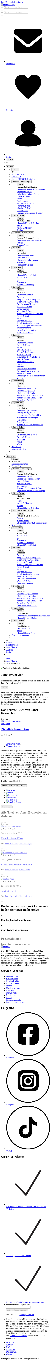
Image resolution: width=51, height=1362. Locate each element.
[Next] (5, 822)
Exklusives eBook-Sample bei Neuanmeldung (25, 1302)
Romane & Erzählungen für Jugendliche (33, 616)
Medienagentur (12, 995)
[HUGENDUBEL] (12, 795)
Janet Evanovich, (12, 843)
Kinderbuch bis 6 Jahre (26, 393)
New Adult (16, 248)
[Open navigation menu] (7, 162)
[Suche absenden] (2, 7)
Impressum (10, 1349)
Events (9, 642)
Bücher (10, 167)
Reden (19, 318)
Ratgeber (16, 335)
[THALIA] (9, 793)
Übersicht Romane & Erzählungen (31, 189)
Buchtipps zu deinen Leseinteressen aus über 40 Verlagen (26, 1207)
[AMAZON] (10, 790)
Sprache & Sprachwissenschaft (29, 325)
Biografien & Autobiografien (29, 299)
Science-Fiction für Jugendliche (30, 424)
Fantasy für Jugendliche (26, 413)
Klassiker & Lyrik (24, 208)
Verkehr (20, 378)
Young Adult (17, 267)
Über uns (10, 1342)
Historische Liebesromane (27, 260)
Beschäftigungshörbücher (27, 594)
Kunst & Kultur (18, 427)
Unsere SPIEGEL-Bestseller (23, 179)
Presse (9, 997)
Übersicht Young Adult (26, 275)
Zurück (15, 169)
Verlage (9, 649)
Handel (9, 986)
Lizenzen (10, 990)
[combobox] (25, 7)
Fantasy (20, 243)
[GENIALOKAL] (11, 800)
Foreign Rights (12, 981)
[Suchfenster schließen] (2, 10)
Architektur (21, 297)
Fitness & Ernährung (25, 352)
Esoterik (20, 347)
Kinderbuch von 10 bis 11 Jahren (30, 395)
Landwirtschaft (23, 309)
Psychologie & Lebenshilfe (28, 371)
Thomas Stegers (12, 746)
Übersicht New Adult (25, 255)
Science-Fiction (23, 245)
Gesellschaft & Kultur (26, 304)
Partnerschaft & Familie (26, 369)
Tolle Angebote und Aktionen (18, 1255)
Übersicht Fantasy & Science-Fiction (32, 240)
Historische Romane (25, 203)
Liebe (19, 280)
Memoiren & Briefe (25, 311)
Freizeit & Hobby (24, 354)
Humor (20, 364)
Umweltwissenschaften (26, 330)
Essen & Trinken (24, 350)
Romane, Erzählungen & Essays (30, 213)
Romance (21, 262)
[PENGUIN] (13, 802)
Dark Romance (23, 258)
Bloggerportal (12, 976)
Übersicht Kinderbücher (27, 388)
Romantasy (21, 282)
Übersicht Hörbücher (20, 635)
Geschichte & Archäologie (28, 302)
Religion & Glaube (24, 321)
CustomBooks (12, 979)
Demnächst (16, 177)
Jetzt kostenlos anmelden (17, 1310)
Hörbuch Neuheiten (20, 464)
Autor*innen (11, 647)
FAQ (8, 1347)
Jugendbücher (18, 403)
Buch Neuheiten (18, 174)
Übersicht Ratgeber (25, 343)
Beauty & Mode (23, 345)
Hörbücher (11, 456)
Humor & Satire (23, 206)
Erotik (19, 199)
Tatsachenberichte (24, 328)
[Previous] (2, 822)
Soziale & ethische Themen (28, 323)
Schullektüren (22, 422)
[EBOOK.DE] (11, 797)
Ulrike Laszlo (24, 870)
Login (8, 652)
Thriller (20, 230)
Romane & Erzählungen (21, 182)
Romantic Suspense (25, 265)
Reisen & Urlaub (24, 373)
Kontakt (9, 1345)
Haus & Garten (23, 359)
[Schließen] (7, 454)
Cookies (9, 1354)
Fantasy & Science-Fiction (23, 233)
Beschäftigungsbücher (26, 391)
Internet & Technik (24, 306)
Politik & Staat (23, 316)
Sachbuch (16, 287)
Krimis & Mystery (24, 228)
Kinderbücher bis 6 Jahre (27, 596)
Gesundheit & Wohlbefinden (28, 357)
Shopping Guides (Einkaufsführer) (31, 376)
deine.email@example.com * (18, 1305)
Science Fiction (23, 520)
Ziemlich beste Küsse (15, 729)
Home (8, 659)
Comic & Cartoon (24, 196)
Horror (19, 225)
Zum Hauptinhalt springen (12, 2)
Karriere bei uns (12, 988)
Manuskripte (11, 993)
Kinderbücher (17, 381)
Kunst (19, 442)
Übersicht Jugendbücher (27, 410)
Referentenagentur (13, 1000)
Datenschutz (11, 1352)
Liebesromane (22, 210)
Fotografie (21, 439)
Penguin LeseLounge (15, 1002)
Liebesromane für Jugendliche (29, 415)
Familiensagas (22, 201)
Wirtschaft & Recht (25, 332)
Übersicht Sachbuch (25, 295)
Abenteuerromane (24, 192)
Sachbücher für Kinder (26, 400)
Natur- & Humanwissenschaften (30, 313)
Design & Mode (23, 437)
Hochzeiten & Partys (25, 361)
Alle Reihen (16, 446)
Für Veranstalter (12, 983)
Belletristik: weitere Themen (28, 194)
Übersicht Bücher (19, 449)
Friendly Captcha (26, 1314)
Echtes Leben (22, 277)
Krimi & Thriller (18, 215)
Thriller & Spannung (25, 284)
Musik (19, 444)
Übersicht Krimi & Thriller (28, 223)
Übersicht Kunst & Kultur (27, 435)
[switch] (7, 807)
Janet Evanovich (13, 744)
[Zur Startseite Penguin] (8, 4)
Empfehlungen (12, 645)
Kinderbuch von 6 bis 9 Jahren (29, 398)
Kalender (20, 366)
